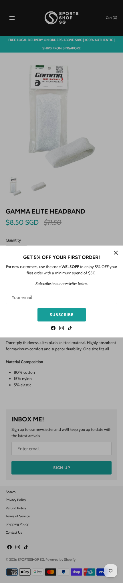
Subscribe (62, 314)
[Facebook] (53, 328)
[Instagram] (61, 328)
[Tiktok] (70, 328)
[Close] (116, 252)
